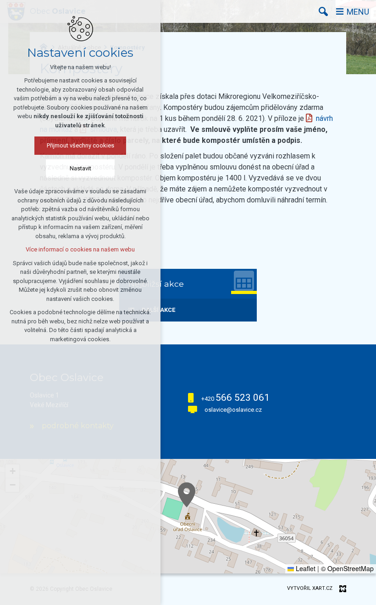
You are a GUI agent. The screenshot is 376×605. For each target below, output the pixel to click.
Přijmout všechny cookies (80, 145)
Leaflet (304, 568)
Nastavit (80, 168)
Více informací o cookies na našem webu (80, 249)
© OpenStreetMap (347, 568)
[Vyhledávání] (323, 11)
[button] (186, 495)
